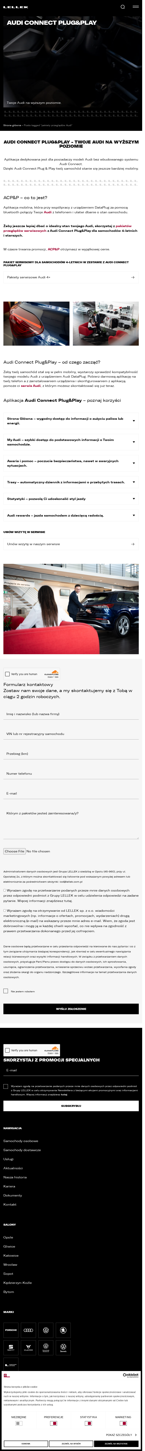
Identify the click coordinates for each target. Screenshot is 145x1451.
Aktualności (13, 1168)
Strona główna (12, 125)
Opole (8, 1237)
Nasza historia (15, 1177)
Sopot (8, 1274)
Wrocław (10, 1264)
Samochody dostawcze (22, 1150)
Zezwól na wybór (71, 1444)
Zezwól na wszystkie (116, 1444)
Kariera (9, 1186)
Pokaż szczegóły (119, 1434)
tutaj (68, 901)
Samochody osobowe (20, 1141)
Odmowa (26, 1444)
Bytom (8, 1292)
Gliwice (9, 1246)
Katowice (11, 1255)
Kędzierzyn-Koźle (17, 1283)
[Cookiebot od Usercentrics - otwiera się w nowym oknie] (121, 1375)
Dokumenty (12, 1195)
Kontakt (9, 1204)
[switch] (53, 1423)
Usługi (8, 1159)
